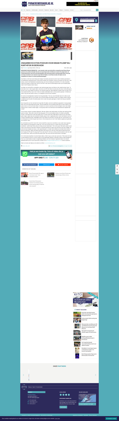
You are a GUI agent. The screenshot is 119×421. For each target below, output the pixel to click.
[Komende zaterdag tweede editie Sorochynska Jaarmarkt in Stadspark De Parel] (77, 265)
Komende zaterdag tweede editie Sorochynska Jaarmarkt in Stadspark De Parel (89, 264)
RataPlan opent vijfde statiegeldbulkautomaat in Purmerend (88, 289)
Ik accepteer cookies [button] (111, 418)
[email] (117, 172)
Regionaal (47, 10)
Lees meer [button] (57, 418)
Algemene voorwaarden (78, 365)
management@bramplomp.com (54, 140)
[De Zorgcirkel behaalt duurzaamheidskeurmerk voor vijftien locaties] (77, 294)
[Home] (22, 10)
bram (24, 145)
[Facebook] (61, 345)
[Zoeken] (97, 10)
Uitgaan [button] (61, 10)
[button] (21, 56)
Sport (27, 13)
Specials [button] (51, 10)
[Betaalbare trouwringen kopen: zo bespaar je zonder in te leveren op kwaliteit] (77, 300)
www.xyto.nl (32, 354)
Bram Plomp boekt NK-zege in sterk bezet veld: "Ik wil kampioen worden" (36, 175)
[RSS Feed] (69, 345)
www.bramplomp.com (50, 143)
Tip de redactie (64, 164)
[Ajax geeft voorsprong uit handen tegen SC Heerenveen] (77, 283)
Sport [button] (56, 10)
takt (26, 145)
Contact (72, 10)
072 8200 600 (32, 350)
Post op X (47, 164)
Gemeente (41, 10)
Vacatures (66, 10)
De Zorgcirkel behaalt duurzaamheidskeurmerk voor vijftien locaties (89, 294)
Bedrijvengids (35, 10)
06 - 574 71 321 (52, 158)
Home (23, 13)
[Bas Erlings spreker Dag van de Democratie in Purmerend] (77, 306)
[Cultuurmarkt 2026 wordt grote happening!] (77, 270)
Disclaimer (86, 365)
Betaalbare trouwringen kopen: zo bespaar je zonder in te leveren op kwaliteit (89, 300)
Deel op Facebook (31, 164)
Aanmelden (63, 357)
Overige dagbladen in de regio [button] (86, 354)
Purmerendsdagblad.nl (41, 3)
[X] (63, 345)
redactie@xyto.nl (33, 352)
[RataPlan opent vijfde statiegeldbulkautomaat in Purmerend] (77, 289)
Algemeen (28, 10)
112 (24, 10)
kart (29, 145)
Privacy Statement (93, 365)
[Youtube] (66, 345)
